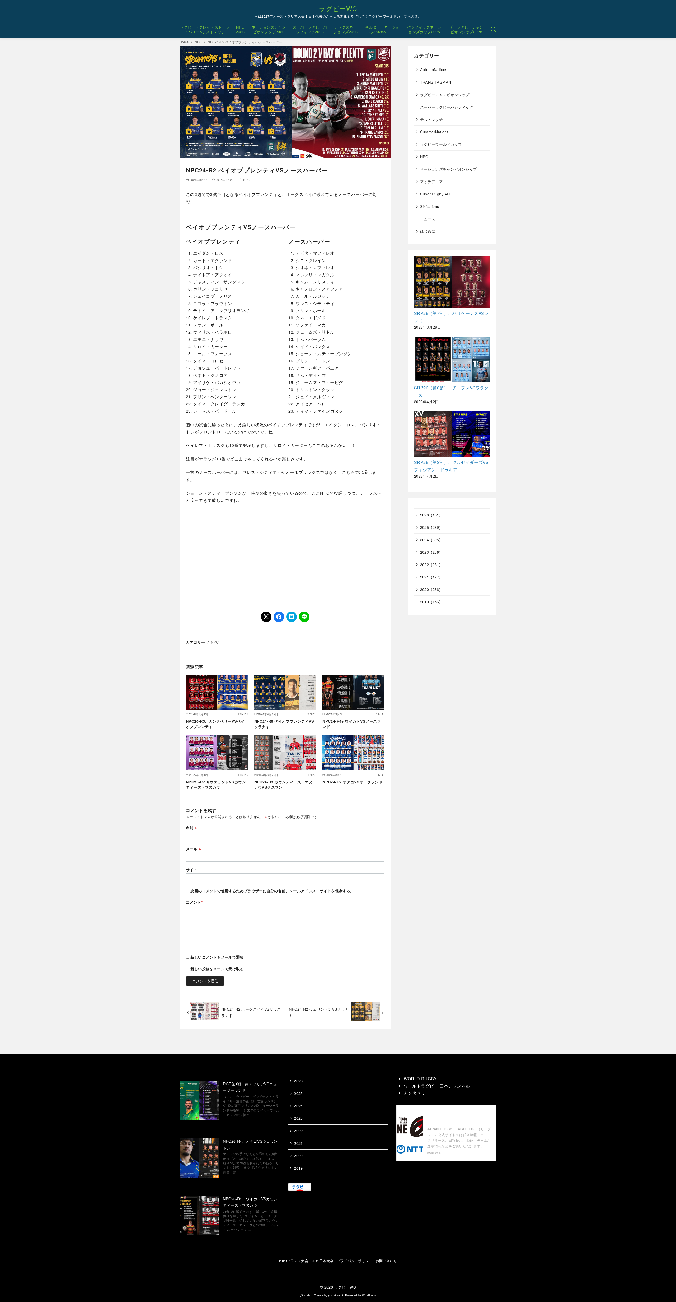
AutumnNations (433, 69)
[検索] (493, 29)
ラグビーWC (338, 8)
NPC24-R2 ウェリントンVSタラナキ (319, 1012)
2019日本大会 (323, 1260)
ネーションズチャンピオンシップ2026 (269, 29)
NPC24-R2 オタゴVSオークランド (352, 782)
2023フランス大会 (293, 1260)
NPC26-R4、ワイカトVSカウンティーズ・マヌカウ (250, 1202)
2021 (424, 577)
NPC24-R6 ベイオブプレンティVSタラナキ (284, 723)
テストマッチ (431, 119)
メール (193, 848)
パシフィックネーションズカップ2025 (424, 29)
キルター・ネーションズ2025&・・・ (382, 29)
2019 (424, 601)
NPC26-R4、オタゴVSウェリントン (250, 1144)
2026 (424, 514)
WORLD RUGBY (420, 1079)
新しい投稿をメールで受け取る (217, 968)
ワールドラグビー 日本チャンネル (437, 1086)
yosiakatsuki (336, 1295)
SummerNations (434, 131)
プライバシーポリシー (354, 1260)
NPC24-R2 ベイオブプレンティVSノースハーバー (245, 42)
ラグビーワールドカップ (441, 144)
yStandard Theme (311, 1295)
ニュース (427, 218)
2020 (424, 589)
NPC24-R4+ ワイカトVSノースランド (351, 723)
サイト (191, 869)
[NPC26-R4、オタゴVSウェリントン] (199, 1158)
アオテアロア (431, 181)
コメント (194, 902)
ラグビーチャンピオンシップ (445, 94)
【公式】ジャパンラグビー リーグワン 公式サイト (458, 1117)
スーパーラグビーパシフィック (446, 107)
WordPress (369, 1295)
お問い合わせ (386, 1260)
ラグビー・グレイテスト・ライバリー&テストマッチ (204, 29)
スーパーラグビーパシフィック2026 (310, 29)
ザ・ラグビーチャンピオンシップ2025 (466, 29)
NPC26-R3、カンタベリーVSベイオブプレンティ (215, 723)
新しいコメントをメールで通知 (217, 957)
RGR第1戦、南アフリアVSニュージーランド (250, 1087)
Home (185, 42)
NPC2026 (240, 29)
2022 (424, 564)
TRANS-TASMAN (435, 82)
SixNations (429, 206)
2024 (424, 539)
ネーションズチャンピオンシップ (448, 169)
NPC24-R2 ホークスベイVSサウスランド (251, 1012)
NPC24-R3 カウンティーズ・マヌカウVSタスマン (283, 784)
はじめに (427, 231)
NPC (199, 42)
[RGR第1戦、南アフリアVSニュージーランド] (199, 1101)
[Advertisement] (285, 558)
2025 (424, 527)
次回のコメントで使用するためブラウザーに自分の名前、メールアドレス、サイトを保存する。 (272, 890)
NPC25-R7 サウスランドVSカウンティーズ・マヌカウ (216, 784)
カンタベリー (417, 1093)
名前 (191, 827)
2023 (424, 552)
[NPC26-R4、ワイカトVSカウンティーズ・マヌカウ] (199, 1216)
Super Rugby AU (435, 194)
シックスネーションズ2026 (346, 29)
